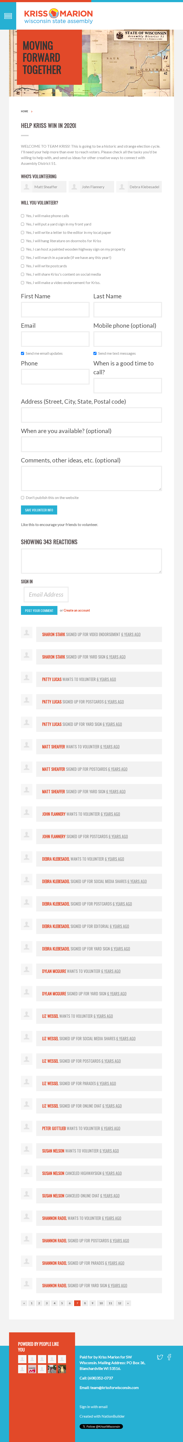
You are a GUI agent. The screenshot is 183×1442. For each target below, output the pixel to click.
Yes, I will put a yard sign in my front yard (59, 224)
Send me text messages (118, 353)
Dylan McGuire (54, 971)
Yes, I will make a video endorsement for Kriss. (64, 282)
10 (101, 1303)
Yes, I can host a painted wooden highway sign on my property (76, 249)
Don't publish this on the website (53, 497)
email (103, 1406)
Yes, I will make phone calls (48, 215)
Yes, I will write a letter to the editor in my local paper (69, 232)
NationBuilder (113, 1416)
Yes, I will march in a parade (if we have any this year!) (69, 257)
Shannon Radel (54, 1218)
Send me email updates (45, 353)
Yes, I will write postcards (47, 265)
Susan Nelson (53, 1151)
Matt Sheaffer (45, 186)
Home (24, 111)
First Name (35, 296)
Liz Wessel (50, 1016)
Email (28, 325)
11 (110, 1303)
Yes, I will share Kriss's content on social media (64, 274)
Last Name (107, 296)
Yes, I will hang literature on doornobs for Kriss (64, 240)
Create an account (77, 610)
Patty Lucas (51, 679)
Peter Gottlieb (54, 1128)
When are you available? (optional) (66, 430)
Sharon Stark (53, 634)
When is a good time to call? (123, 367)
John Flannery (93, 186)
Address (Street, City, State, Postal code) (73, 401)
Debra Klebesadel (144, 186)
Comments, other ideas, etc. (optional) (71, 460)
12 (119, 1303)
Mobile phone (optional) (124, 325)
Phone (29, 363)
